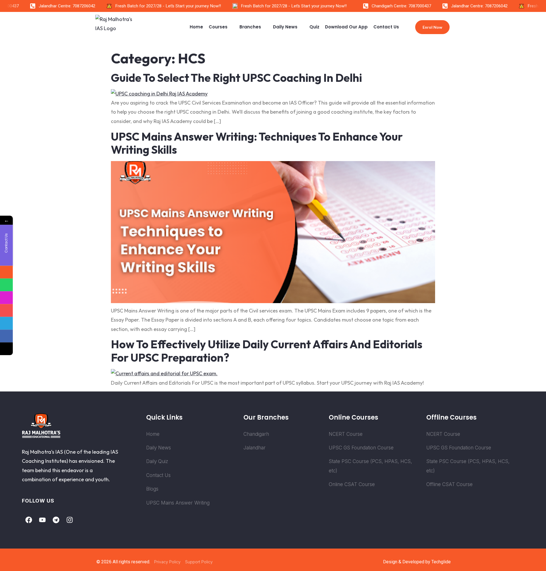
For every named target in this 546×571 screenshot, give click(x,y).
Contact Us (386, 27)
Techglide (441, 561)
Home (196, 27)
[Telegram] (56, 520)
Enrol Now (432, 27)
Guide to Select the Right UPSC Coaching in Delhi (236, 78)
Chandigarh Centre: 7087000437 (394, 6)
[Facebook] (29, 520)
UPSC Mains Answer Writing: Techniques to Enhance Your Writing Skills (257, 143)
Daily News (285, 27)
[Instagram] (69, 520)
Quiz (314, 27)
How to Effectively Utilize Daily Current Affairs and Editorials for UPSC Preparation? (266, 350)
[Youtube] (42, 520)
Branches (250, 27)
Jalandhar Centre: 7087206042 (60, 6)
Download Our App (346, 27)
